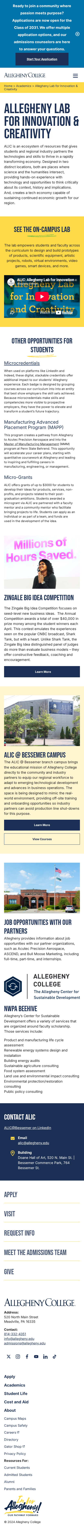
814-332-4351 (15, 1334)
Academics (23, 86)
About (10, 1410)
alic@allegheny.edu (33, 1143)
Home (8, 86)
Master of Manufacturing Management (31, 444)
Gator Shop (13, 1446)
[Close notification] (77, 34)
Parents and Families (20, 1489)
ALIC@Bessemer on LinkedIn (27, 1128)
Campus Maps (15, 1418)
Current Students (17, 1468)
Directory (11, 1439)
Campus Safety (16, 1425)
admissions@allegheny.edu (24, 1343)
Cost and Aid (16, 1401)
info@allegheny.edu (19, 1339)
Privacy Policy (15, 1454)
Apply (9, 1376)
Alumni (9, 1482)
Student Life (15, 1393)
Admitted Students (18, 1475)
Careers (10, 1432)
